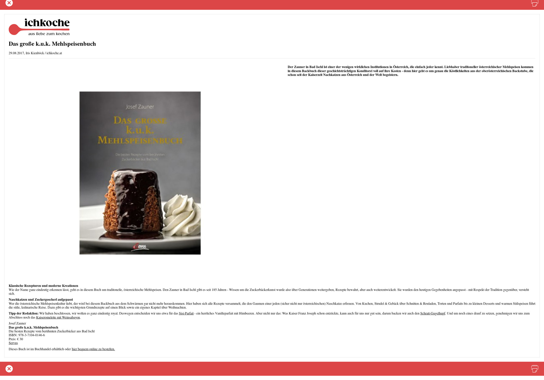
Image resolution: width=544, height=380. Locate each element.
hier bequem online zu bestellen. (93, 349)
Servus (13, 342)
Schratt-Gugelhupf (432, 313)
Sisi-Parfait (186, 313)
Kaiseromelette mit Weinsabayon (58, 317)
